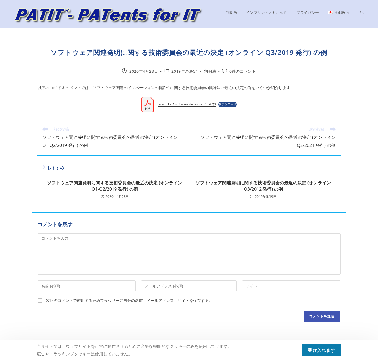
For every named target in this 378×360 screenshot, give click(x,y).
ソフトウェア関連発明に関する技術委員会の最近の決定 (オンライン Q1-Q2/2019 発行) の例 (114, 186)
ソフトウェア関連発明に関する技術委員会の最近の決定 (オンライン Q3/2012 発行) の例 (263, 186)
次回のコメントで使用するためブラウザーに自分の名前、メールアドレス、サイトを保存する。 (129, 300)
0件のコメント (242, 71)
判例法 (210, 71)
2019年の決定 (184, 71)
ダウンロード (227, 104)
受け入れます (321, 350)
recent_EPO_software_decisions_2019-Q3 (187, 104)
